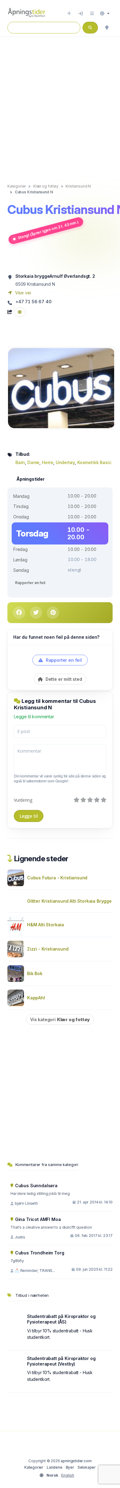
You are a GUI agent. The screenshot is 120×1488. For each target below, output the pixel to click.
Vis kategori (60, 1019)
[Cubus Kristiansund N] (61, 387)
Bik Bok (34, 973)
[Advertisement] (60, 104)
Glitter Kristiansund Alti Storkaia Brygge (69, 901)
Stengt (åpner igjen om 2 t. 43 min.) (48, 230)
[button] (105, 13)
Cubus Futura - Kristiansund (57, 877)
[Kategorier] (92, 13)
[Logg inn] (80, 13)
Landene (54, 1467)
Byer (70, 1467)
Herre (47, 462)
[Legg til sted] (69, 13)
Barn (20, 462)
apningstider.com (76, 1461)
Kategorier (33, 1467)
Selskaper (87, 1467)
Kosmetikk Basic (94, 462)
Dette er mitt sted (63, 679)
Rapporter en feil (30, 582)
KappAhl (36, 997)
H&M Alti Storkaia (45, 924)
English (67, 1475)
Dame (33, 462)
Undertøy (65, 462)
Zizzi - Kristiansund (48, 948)
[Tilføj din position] (107, 27)
